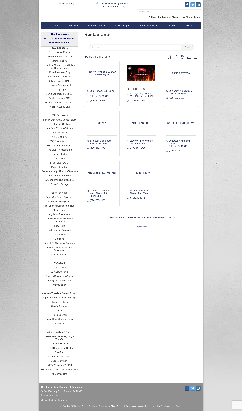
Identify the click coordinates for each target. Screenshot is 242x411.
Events (170, 25)
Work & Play (121, 25)
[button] (86, 57)
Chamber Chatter (147, 25)
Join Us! (189, 25)
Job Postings (158, 217)
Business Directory (116, 217)
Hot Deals (146, 217)
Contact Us (170, 217)
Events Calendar (133, 217)
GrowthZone (144, 406)
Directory (53, 25)
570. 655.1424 (50, 396)
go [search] (188, 47)
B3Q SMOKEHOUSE (137, 89)
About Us (72, 25)
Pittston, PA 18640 (63, 391)
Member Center (96, 25)
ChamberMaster (167, 406)
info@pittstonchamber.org (56, 400)
